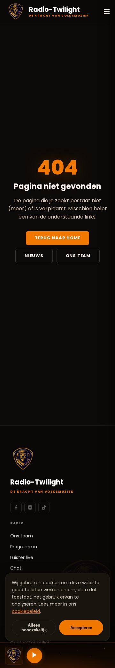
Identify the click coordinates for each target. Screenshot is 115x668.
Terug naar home (57, 238)
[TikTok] (44, 507)
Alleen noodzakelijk (34, 627)
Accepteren (81, 627)
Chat (15, 568)
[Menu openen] (107, 11)
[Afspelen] (34, 655)
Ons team (78, 256)
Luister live (21, 557)
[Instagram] (30, 507)
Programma (23, 546)
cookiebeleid (26, 611)
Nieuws (34, 256)
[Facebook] (16, 507)
